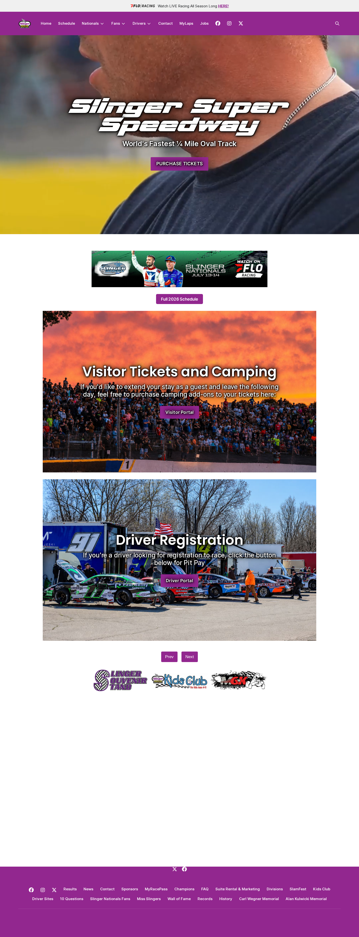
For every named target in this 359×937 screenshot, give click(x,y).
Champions (184, 889)
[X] (174, 869)
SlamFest (298, 889)
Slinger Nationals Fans (110, 898)
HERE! (223, 6)
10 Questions (71, 898)
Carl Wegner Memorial (259, 898)
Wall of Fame (179, 898)
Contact (165, 23)
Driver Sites (42, 898)
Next (189, 656)
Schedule (66, 23)
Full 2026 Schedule (179, 299)
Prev (169, 656)
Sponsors (129, 889)
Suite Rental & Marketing (237, 889)
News (88, 889)
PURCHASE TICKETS (179, 163)
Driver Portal (179, 580)
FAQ (205, 889)
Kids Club (321, 889)
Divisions (275, 889)
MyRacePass (156, 889)
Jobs (204, 23)
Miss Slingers (149, 898)
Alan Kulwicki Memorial (306, 898)
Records (205, 898)
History (225, 898)
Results (70, 889)
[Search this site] (337, 23)
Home (46, 23)
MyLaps (186, 23)
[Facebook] (184, 869)
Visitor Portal (179, 412)
